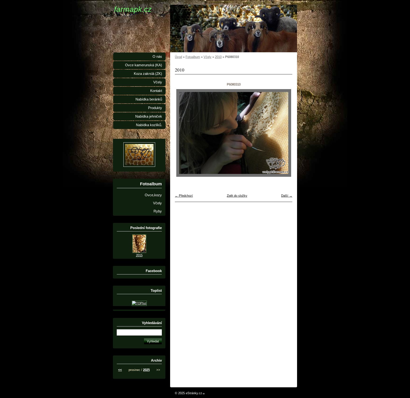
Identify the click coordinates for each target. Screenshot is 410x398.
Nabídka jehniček (148, 116)
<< (120, 370)
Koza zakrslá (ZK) (148, 74)
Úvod (178, 57)
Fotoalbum (193, 57)
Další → (286, 195)
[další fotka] (284, 133)
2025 (146, 370)
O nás (157, 56)
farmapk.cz (133, 9)
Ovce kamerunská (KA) (143, 65)
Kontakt (156, 91)
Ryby (158, 211)
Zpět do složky (237, 195)
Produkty (155, 108)
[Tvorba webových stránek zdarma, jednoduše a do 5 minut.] (203, 394)
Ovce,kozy (153, 195)
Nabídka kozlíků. (149, 125)
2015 (139, 255)
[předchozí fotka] (182, 133)
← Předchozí (184, 195)
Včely (207, 57)
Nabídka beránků (148, 99)
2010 (218, 57)
